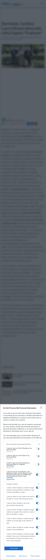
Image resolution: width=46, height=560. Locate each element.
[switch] (37, 449)
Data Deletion (11, 556)
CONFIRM (14, 548)
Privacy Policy (35, 556)
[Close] (42, 408)
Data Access (23, 556)
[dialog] (23, 482)
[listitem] (23, 444)
